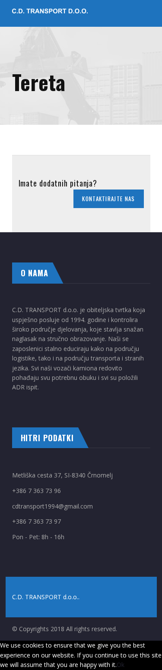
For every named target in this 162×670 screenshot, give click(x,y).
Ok (120, 665)
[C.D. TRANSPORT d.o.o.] (50, 13)
